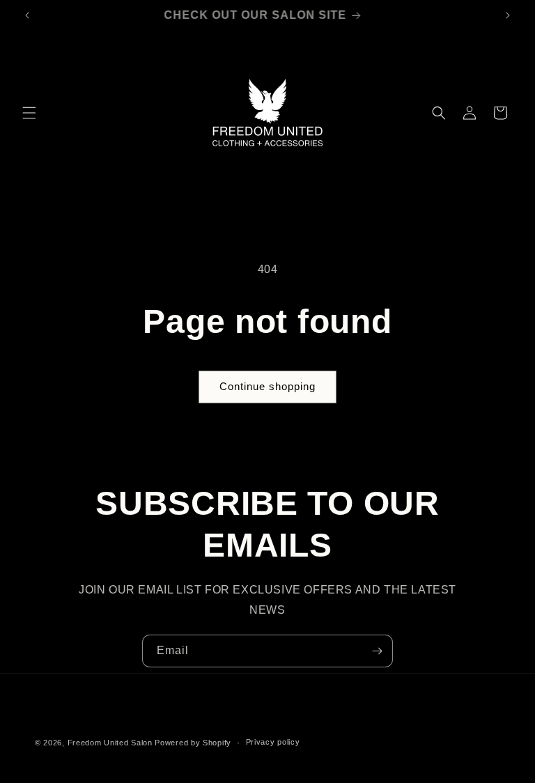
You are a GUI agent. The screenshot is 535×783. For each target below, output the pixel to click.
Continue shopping (267, 386)
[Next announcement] (508, 15)
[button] (29, 113)
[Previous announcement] (27, 15)
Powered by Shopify (193, 742)
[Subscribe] (377, 651)
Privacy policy (273, 742)
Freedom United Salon (110, 742)
